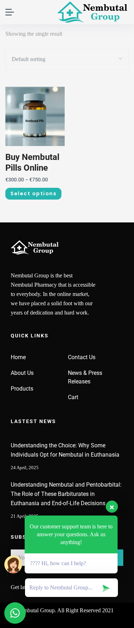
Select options (33, 193)
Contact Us (81, 357)
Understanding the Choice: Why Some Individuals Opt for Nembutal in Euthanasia (65, 450)
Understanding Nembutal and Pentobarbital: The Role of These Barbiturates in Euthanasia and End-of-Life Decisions (66, 494)
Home (18, 357)
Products (22, 388)
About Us (22, 373)
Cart (73, 397)
